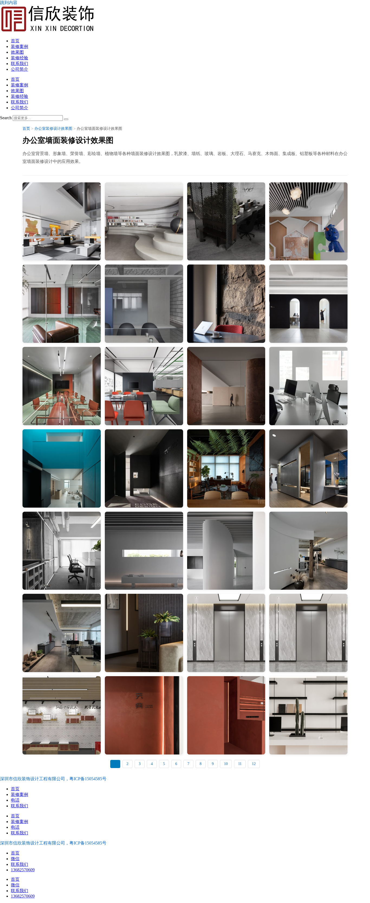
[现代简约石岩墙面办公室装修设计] (226, 304)
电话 (15, 800)
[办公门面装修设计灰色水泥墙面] (61, 551)
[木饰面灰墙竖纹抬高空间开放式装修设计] (308, 468)
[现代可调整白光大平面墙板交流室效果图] (144, 386)
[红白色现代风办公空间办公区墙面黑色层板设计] (308, 715)
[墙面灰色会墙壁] (226, 633)
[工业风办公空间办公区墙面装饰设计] (61, 304)
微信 (15, 858)
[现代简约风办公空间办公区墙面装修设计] (144, 304)
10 (226, 764)
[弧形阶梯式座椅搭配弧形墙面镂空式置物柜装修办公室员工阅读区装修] (144, 221)
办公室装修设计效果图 (53, 129)
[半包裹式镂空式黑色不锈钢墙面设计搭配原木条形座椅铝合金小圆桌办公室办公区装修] (226, 221)
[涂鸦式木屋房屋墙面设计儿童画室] (308, 221)
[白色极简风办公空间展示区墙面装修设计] (144, 551)
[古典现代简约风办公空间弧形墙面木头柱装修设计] (308, 551)
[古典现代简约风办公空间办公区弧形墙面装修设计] (61, 633)
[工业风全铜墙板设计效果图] (61, 386)
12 (254, 764)
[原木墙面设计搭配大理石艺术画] (226, 468)
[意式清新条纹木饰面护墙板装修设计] (144, 633)
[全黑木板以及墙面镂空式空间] (144, 468)
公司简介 (19, 69)
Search (6, 117)
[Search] (66, 119)
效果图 (17, 52)
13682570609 (23, 869)
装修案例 (19, 46)
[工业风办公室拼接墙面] (61, 468)
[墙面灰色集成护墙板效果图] (308, 633)
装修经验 (19, 58)
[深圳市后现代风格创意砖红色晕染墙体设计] (226, 386)
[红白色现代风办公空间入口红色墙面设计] (226, 715)
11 (240, 764)
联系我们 (19, 63)
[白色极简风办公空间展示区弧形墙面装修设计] (226, 551)
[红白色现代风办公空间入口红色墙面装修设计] (144, 715)
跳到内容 (8, 2)
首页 (15, 40)
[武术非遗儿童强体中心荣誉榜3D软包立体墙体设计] (61, 715)
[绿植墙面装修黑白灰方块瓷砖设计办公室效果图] (61, 221)
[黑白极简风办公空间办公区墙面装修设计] (308, 304)
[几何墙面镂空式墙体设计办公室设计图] (308, 386)
